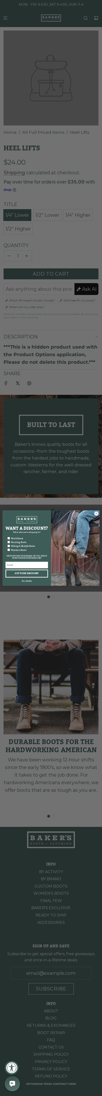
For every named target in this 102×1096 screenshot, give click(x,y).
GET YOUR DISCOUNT (27, 573)
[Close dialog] (96, 513)
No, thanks (27, 581)
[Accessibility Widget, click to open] (12, 1068)
